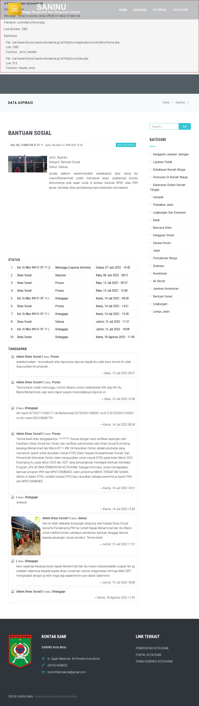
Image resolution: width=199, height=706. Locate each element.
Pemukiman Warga (165, 258)
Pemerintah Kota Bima (152, 648)
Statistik (180, 10)
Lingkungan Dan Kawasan (169, 212)
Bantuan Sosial (162, 296)
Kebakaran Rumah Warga (169, 169)
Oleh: (26, 145)
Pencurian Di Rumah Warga (170, 177)
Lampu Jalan (161, 311)
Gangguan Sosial (163, 235)
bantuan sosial (30, 133)
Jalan (156, 250)
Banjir (156, 220)
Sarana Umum (162, 243)
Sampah (158, 197)
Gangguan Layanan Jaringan (171, 154)
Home (123, 10)
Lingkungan (160, 304)
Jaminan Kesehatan (166, 288)
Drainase (158, 266)
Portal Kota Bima (148, 655)
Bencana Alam (162, 228)
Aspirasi (140, 10)
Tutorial (160, 10)
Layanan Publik (162, 162)
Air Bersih (159, 281)
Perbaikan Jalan (163, 205)
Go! (185, 126)
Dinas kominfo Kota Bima (154, 661)
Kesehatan (160, 273)
